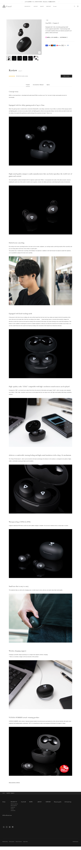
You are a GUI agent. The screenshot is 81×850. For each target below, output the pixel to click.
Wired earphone (14, 805)
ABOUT (42, 6)
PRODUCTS (27, 6)
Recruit (54, 6)
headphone (13, 807)
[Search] (74, 6)
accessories (13, 810)
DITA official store (7, 815)
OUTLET (36, 6)
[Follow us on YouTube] (9, 827)
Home (4, 793)
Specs (48, 84)
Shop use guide (57, 801)
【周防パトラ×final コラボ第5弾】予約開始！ (40, 1)
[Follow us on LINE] (12, 827)
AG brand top (68, 801)
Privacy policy (11, 841)
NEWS (30, 801)
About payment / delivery (14, 782)
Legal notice (25, 841)
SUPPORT (48, 6)
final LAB (23, 801)
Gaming (12, 808)
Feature (28, 84)
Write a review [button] (66, 76)
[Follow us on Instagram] (7, 827)
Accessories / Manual (38, 84)
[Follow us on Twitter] (4, 827)
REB (47, 20)
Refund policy (5, 841)
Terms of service (19, 841)
